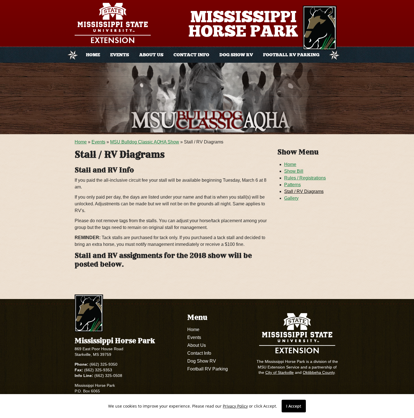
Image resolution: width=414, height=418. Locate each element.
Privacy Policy (235, 406)
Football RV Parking (291, 54)
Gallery (291, 198)
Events (119, 54)
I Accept (293, 406)
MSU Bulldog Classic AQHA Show (144, 142)
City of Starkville (279, 372)
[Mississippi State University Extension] (114, 24)
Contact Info (191, 54)
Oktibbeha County (319, 372)
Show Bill (293, 171)
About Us (151, 54)
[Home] (320, 28)
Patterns (292, 184)
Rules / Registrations (305, 178)
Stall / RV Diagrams (304, 191)
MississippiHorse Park (243, 24)
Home (93, 54)
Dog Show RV (236, 54)
